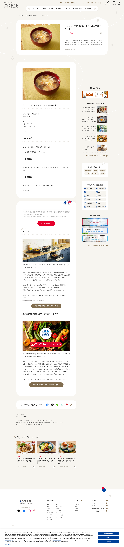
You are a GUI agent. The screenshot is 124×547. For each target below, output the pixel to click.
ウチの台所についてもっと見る (95, 156)
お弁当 (76, 508)
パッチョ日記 (59, 517)
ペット (57, 504)
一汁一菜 (77, 504)
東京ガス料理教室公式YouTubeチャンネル (45, 385)
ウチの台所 (49, 517)
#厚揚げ (102, 170)
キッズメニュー (78, 513)
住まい (68, 8)
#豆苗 (95, 170)
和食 (67, 33)
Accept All (108, 542)
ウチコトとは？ (99, 2)
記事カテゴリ (74, 2)
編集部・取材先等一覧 (98, 508)
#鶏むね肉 (88, 170)
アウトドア (58, 513)
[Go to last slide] (29, 8)
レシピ (82, 2)
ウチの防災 (49, 515)
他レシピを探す (45, 223)
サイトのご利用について (28, 424)
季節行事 (58, 508)
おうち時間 (58, 510)
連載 (92, 2)
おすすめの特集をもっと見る (96, 245)
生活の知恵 (90, 8)
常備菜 (76, 510)
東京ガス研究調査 (60, 515)
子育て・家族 (59, 506)
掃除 (44, 8)
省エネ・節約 (78, 8)
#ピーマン (95, 174)
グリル (76, 506)
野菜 (72, 33)
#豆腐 (87, 174)
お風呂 (59, 8)
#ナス (102, 174)
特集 (88, 2)
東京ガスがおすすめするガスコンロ (45, 306)
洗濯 (52, 8)
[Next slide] (94, 8)
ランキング (95, 500)
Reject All (108, 537)
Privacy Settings (108, 533)
